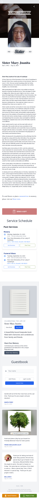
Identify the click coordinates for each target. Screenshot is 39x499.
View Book (9, 327)
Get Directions (11, 245)
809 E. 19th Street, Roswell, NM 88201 (18, 242)
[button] (19, 422)
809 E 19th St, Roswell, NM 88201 (17, 263)
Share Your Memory (12, 353)
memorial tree (24, 196)
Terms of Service (24, 491)
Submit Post (19, 383)
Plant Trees (27, 245)
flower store (16, 199)
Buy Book (19, 327)
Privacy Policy (14, 491)
